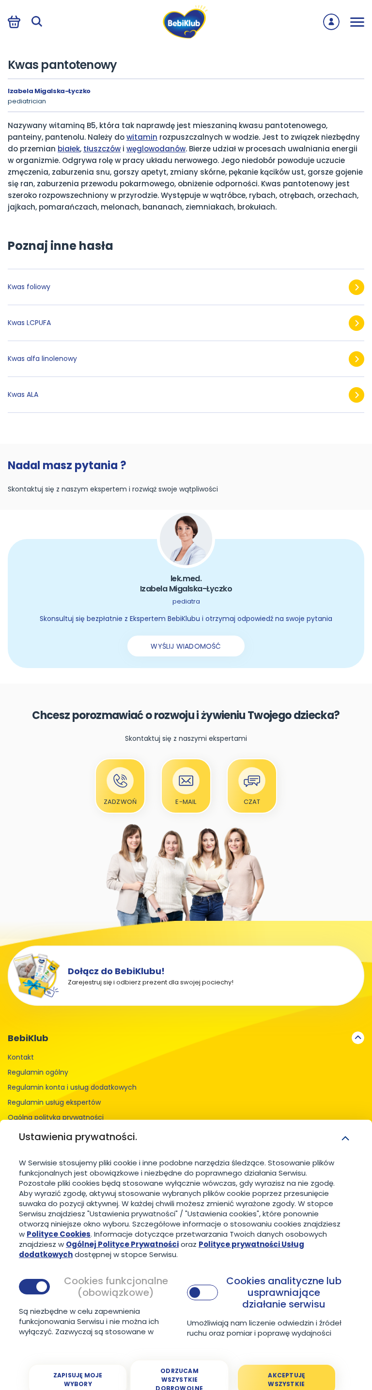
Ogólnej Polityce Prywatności (122, 1244)
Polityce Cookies (59, 1234)
